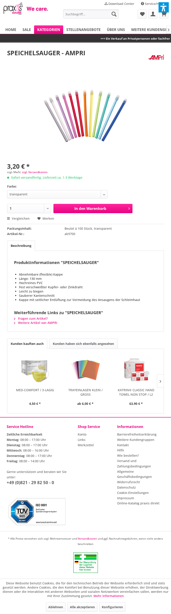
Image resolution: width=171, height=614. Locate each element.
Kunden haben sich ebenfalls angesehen (83, 344)
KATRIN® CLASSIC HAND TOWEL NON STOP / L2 (136, 392)
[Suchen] (114, 14)
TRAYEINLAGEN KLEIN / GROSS (85, 392)
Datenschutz (126, 487)
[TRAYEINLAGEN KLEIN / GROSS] (85, 370)
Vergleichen (20, 218)
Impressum (125, 498)
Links (82, 440)
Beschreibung (21, 246)
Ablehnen (55, 607)
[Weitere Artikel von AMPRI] (156, 57)
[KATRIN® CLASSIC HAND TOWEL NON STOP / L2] (136, 370)
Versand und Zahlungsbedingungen (134, 463)
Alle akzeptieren (82, 607)
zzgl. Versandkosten (35, 172)
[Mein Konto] (153, 14)
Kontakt (123, 445)
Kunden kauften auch (27, 344)
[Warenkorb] (163, 14)
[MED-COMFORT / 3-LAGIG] (35, 370)
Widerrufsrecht (128, 482)
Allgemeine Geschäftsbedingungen (134, 474)
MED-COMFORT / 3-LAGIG (35, 390)
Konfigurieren (112, 607)
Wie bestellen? (128, 455)
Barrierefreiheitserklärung (137, 434)
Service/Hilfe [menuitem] (154, 4)
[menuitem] (91, 14)
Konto (82, 434)
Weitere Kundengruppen (135, 440)
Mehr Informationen (109, 596)
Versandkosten (87, 538)
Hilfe (120, 450)
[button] (164, 7)
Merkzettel (86, 445)
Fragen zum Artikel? (32, 318)
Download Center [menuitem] (121, 4)
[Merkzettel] (142, 14)
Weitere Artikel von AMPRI (37, 323)
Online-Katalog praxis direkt (138, 503)
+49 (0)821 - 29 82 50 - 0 (30, 482)
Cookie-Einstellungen (133, 493)
